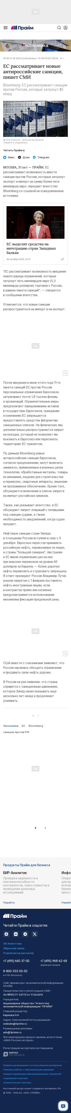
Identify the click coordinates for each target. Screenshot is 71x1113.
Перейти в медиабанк (15, 142)
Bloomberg (36, 725)
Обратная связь (14, 948)
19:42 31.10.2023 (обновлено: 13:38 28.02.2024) (30, 58)
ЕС (23, 725)
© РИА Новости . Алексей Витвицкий (23, 139)
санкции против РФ (16, 732)
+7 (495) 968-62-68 (53, 962)
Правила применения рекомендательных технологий (32, 1074)
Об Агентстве (12, 943)
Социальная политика (15, 1078)
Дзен (26, 157)
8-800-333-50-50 (15, 973)
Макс (11, 157)
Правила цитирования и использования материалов (32, 1065)
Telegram (43, 157)
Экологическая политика (17, 1082)
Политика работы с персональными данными (28, 1069)
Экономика (35, 45)
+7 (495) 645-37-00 (16, 961)
